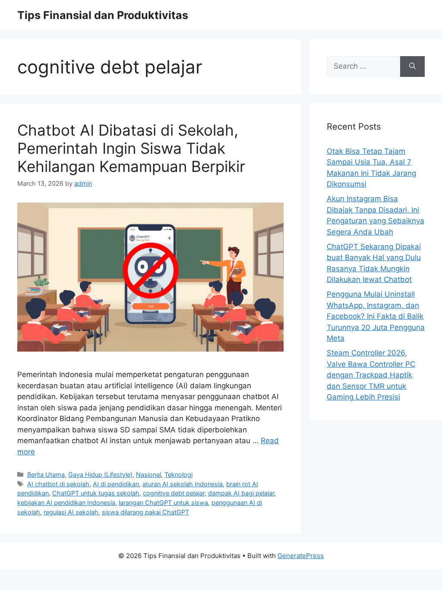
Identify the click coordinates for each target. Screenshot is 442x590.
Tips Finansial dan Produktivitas (102, 15)
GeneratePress (301, 556)
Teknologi (178, 474)
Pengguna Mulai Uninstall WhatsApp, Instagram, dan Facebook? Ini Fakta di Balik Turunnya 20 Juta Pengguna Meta (376, 316)
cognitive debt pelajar (174, 493)
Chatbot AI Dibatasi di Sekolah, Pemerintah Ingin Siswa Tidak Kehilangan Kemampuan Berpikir (131, 148)
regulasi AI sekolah (71, 512)
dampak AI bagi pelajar (241, 493)
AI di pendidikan (116, 484)
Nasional (148, 474)
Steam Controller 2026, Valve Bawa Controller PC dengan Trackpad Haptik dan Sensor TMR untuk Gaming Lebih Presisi (371, 375)
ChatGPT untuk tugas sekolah (95, 493)
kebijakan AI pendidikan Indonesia (66, 502)
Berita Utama (46, 474)
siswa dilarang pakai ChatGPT (145, 512)
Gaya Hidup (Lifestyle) (100, 474)
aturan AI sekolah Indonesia (182, 484)
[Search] (412, 66)
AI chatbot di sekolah (58, 484)
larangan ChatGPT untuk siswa (163, 502)
